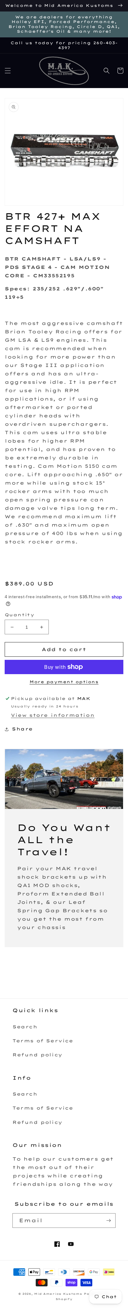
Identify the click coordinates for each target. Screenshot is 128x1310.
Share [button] (22, 729)
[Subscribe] (108, 1220)
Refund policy (37, 1055)
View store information (52, 715)
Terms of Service (42, 1041)
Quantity (19, 614)
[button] (8, 70)
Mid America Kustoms (58, 1293)
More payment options (64, 681)
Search (25, 1027)
